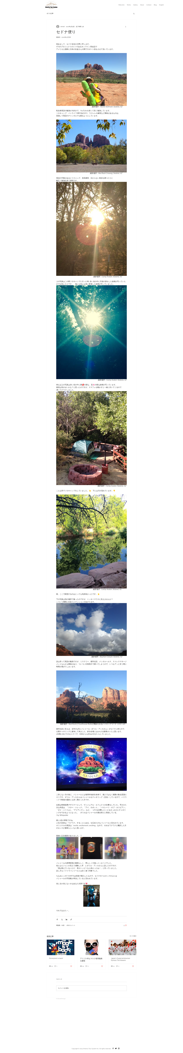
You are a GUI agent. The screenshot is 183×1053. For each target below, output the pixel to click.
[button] (134, 13)
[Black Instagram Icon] (119, 1048)
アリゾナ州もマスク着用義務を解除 (91, 960)
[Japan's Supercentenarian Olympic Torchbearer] (122, 947)
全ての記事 (50, 13)
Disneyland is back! (56, 958)
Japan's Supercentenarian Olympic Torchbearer (120, 959)
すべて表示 (133, 936)
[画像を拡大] (67, 848)
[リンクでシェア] (71, 919)
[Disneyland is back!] (60, 947)
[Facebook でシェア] (57, 919)
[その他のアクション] (125, 26)
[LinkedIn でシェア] (66, 919)
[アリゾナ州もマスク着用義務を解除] (91, 947)
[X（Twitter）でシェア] (62, 919)
